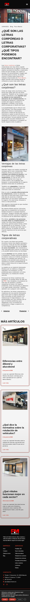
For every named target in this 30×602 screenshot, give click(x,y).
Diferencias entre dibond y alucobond (12, 364)
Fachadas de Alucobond (20, 560)
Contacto (5, 551)
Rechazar (12, 599)
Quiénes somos (7, 553)
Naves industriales (19, 551)
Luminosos (17, 565)
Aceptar (5, 599)
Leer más (6, 383)
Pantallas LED (18, 548)
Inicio (4, 548)
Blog (11, 26)
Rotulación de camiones (20, 555)
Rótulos (17, 567)
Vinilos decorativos (19, 553)
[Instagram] (7, 584)
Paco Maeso (22, 78)
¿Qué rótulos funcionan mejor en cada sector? (14, 494)
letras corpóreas (9, 65)
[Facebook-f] (3, 584)
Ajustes (20, 599)
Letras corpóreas (19, 563)
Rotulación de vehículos (20, 558)
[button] (27, 4)
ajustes (13, 596)
